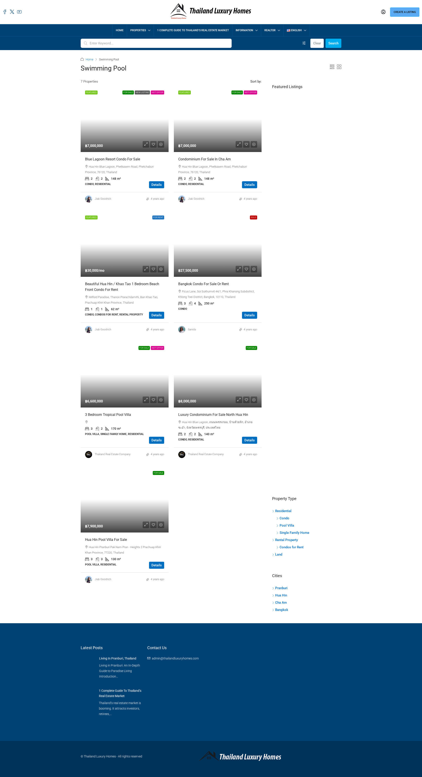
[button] (332, 67)
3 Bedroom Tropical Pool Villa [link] (108, 415)
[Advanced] (304, 43)
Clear (317, 43)
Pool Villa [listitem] (287, 525)
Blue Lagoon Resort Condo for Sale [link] (112, 159)
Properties (138, 30)
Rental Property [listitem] (286, 540)
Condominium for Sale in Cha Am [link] (204, 159)
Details (156, 185)
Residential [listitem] (283, 511)
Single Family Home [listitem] (294, 533)
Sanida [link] (192, 329)
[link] (125, 119)
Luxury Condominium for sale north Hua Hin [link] (213, 415)
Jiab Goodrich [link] (103, 198)
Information (244, 30)
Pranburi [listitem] (281, 588)
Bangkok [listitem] (281, 610)
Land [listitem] (278, 554)
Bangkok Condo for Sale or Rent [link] (203, 284)
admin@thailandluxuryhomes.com (175, 658)
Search (333, 43)
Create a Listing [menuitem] (405, 12)
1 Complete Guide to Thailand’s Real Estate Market (193, 30)
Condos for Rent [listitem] (292, 547)
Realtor (270, 30)
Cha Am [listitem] (281, 603)
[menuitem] (383, 12)
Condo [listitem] (284, 518)
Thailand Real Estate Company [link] (113, 454)
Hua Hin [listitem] (281, 595)
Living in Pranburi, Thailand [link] (117, 658)
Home (120, 30)
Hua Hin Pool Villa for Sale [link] (106, 540)
